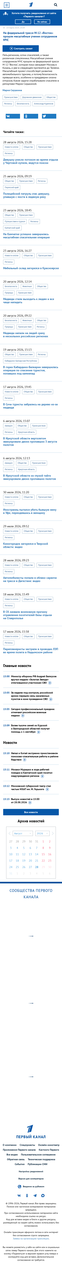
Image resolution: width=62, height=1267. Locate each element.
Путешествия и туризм (15, 221)
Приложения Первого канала (19, 1149)
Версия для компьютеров (31, 1178)
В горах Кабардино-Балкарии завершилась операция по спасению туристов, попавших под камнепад (30, 370)
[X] (49, 116)
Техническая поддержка (41, 1159)
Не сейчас (42, 21)
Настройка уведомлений (31, 1171)
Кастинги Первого (49, 1149)
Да (23, 21)
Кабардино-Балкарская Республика (21, 360)
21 (36, 860)
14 (36, 854)
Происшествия (10, 97)
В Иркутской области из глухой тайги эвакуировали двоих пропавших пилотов (29, 477)
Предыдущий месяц (9, 833)
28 (17, 841)
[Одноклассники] (31, 116)
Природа (9, 292)
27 (10, 841)
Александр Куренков (43, 103)
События (19, 1164)
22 (43, 860)
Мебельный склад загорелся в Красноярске (31, 268)
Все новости (31, 812)
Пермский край (12, 187)
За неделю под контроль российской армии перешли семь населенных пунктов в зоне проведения (32, 696)
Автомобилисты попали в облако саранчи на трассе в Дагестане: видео (30, 579)
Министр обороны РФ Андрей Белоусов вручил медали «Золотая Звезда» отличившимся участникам (33, 679)
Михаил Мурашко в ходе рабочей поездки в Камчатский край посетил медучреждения (31, 772)
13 (30, 854)
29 (23, 841)
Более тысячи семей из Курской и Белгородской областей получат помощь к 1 (30, 728)
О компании (10, 1144)
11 (17, 854)
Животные (27, 286)
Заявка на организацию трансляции (31, 1238)
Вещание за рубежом (33, 1186)
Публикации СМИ (37, 1164)
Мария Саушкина (12, 90)
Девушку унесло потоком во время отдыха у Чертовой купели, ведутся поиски (30, 161)
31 (36, 841)
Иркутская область (26, 432)
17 (10, 860)
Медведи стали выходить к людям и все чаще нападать (28, 300)
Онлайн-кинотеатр (48, 1144)
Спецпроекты (27, 1144)
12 (23, 854)
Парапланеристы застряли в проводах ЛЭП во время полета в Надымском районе (30, 650)
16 (49, 854)
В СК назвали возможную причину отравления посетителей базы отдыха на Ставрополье (27, 615)
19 (23, 860)
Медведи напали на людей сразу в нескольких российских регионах (25, 334)
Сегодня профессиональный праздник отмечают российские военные (33, 712)
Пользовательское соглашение (38, 1154)
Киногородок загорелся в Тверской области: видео (25, 545)
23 (49, 860)
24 (10, 867)
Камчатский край (12, 227)
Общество (51, 97)
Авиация (8, 425)
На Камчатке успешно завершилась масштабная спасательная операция (26, 235)
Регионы (8, 103)
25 (17, 867)
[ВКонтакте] (13, 116)
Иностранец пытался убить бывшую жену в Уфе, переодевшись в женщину (29, 511)
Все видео (12, 1154)
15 (43, 854)
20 (30, 860)
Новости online (11, 147)
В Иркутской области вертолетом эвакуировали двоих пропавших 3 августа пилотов (30, 442)
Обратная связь (16, 1159)
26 (23, 867)
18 (17, 860)
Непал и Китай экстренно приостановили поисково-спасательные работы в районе (34, 756)
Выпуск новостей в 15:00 (25, 800)
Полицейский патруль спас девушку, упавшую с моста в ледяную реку (26, 195)
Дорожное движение (32, 97)
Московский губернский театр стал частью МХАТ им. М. (31, 787)
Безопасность (23, 103)
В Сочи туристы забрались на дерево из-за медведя (30, 405)
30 (30, 841)
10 (10, 854)
